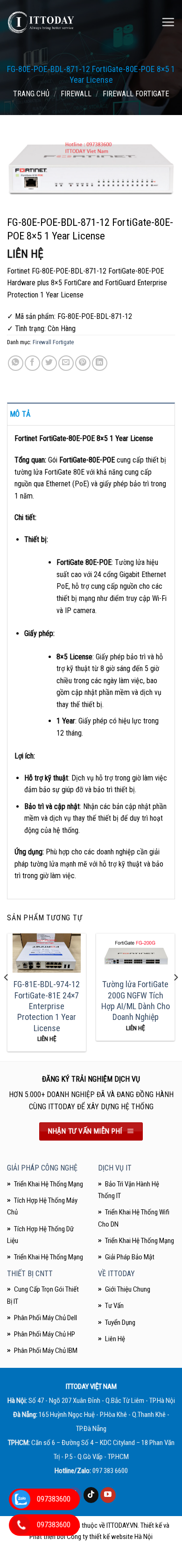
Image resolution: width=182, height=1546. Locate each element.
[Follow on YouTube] (108, 1495)
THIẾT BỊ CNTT (30, 1273)
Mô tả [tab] (20, 414)
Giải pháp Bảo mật (129, 1257)
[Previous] (6, 996)
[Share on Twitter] (49, 363)
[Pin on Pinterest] (83, 363)
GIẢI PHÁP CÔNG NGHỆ (42, 1167)
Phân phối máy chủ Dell (45, 1318)
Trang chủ (31, 93)
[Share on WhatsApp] (15, 363)
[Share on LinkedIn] (99, 363)
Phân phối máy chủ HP (44, 1334)
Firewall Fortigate (136, 93)
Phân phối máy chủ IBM (45, 1350)
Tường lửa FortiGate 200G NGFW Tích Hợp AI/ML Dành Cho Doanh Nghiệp (135, 1000)
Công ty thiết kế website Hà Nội (110, 1536)
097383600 (53, 1499)
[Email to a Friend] (66, 363)
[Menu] (168, 22)
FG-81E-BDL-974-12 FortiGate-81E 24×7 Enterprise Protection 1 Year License (47, 1006)
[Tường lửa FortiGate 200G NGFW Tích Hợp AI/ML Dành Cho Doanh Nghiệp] (135, 953)
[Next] (175, 996)
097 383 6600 (110, 1471)
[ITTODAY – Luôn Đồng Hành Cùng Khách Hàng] (41, 22)
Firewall (76, 93)
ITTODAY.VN (122, 1525)
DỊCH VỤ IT (115, 1167)
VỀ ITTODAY (116, 1273)
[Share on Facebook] (32, 363)
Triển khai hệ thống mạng (139, 1240)
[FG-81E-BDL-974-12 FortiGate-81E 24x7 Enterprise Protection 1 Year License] (46, 953)
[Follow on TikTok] (91, 1495)
